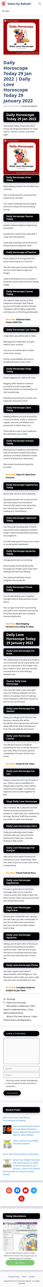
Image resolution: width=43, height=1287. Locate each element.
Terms (24, 1276)
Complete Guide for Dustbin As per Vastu (20, 989)
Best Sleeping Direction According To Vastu (20, 625)
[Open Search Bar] (40, 3)
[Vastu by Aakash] (3, 3)
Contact (32, 1276)
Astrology (11, 999)
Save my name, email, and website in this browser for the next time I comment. (22, 1083)
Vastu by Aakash (19, 4)
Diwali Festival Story (26, 873)
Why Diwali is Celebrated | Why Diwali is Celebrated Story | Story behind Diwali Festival (19, 1009)
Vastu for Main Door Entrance (21, 476)
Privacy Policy (13, 1276)
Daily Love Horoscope (16, 1002)
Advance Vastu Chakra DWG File (18, 321)
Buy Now (20, 1262)
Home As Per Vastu (25, 763)
